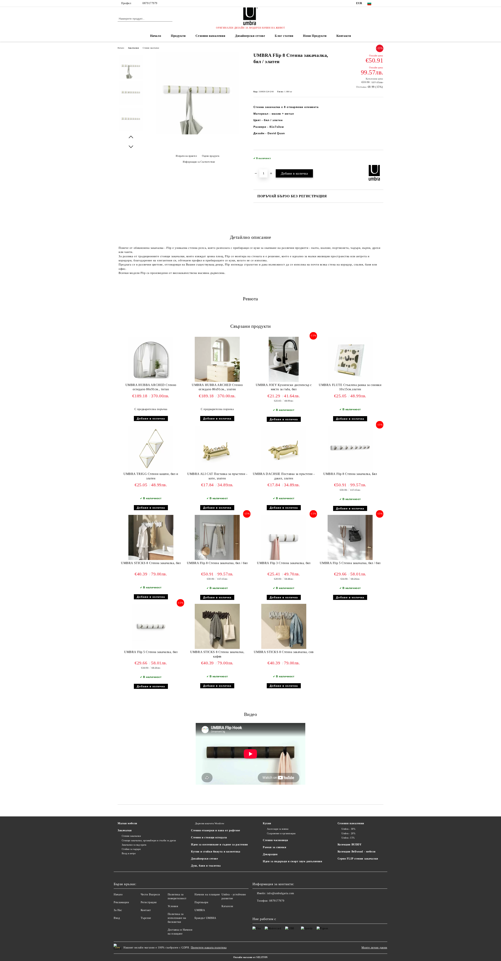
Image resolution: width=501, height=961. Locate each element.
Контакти (343, 35)
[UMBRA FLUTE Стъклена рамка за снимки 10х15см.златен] (350, 359)
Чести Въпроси (150, 894)
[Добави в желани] (380, 159)
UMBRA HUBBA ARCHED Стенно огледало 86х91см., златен (217, 387)
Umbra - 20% (348, 833)
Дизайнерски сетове (250, 35)
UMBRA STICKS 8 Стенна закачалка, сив (284, 652)
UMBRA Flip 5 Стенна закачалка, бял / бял (350, 563)
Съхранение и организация (281, 833)
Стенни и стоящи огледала (209, 837)
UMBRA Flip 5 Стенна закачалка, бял (151, 652)
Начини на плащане (207, 894)
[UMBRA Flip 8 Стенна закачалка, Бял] (350, 448)
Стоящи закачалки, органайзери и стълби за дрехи (149, 840)
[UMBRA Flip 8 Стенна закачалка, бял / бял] (217, 537)
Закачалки (133, 48)
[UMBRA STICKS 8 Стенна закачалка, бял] (150, 537)
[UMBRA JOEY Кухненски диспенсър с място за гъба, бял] (284, 359)
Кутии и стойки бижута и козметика (215, 851)
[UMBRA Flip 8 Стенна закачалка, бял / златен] (197, 133)
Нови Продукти (314, 35)
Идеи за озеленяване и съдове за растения (219, 844)
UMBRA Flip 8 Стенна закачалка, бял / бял (217, 563)
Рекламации (121, 902)
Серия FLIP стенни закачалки (358, 858)
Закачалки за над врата (134, 844)
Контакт (146, 910)
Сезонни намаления (210, 35)
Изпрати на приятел (186, 156)
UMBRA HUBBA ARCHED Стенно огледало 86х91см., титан (150, 387)
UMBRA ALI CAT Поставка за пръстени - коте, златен (217, 476)
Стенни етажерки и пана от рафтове (215, 830)
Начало (155, 35)
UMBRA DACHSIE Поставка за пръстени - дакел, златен (284, 476)
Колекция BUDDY (350, 844)
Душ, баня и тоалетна (206, 865)
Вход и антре (129, 853)
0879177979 (149, 3)
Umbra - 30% (348, 829)
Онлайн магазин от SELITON (250, 957)
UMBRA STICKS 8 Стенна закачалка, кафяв (217, 654)
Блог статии (284, 35)
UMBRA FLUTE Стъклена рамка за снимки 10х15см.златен (350, 387)
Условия (173, 906)
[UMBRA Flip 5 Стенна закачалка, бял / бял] (350, 537)
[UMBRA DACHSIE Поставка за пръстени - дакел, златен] (283, 448)
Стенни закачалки (151, 48)
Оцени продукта (210, 156)
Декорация (270, 854)
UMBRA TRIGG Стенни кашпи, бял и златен (150, 476)
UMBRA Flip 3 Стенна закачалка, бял (283, 563)
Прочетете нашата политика (209, 947)
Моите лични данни (374, 947)
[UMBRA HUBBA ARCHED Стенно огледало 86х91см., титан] (150, 359)
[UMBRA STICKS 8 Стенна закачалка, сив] (283, 626)
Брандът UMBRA (205, 918)
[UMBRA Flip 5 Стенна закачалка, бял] (151, 626)
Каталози (227, 906)
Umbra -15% (348, 837)
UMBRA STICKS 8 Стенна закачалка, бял (151, 563)
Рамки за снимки (274, 847)
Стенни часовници (275, 840)
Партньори (201, 902)
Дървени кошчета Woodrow (209, 823)
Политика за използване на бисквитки (177, 918)
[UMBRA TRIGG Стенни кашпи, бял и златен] (150, 448)
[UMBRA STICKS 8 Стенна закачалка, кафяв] (217, 626)
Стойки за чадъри (131, 849)
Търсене (146, 918)
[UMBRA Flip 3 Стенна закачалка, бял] (283, 537)
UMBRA (200, 910)
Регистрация (149, 902)
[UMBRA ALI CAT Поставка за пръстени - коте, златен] (217, 448)
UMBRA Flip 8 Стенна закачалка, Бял (350, 474)
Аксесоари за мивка (277, 829)
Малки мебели (127, 823)
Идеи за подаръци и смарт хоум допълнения (292, 861)
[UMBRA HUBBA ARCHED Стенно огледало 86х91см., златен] (217, 359)
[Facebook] (381, 3)
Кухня (267, 823)
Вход (117, 918)
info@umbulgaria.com (280, 893)
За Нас (118, 910)
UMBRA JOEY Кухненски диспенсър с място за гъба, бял (284, 387)
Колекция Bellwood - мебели (357, 851)
